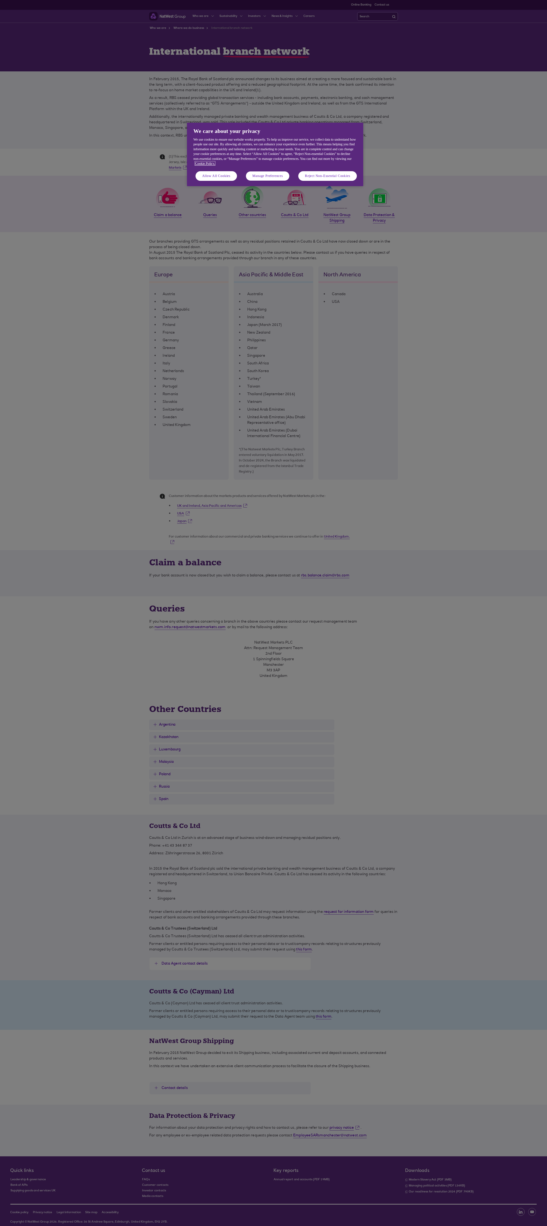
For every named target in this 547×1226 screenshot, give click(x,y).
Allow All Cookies (216, 176)
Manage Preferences (267, 176)
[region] (275, 154)
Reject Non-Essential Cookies (327, 176)
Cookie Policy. (205, 163)
